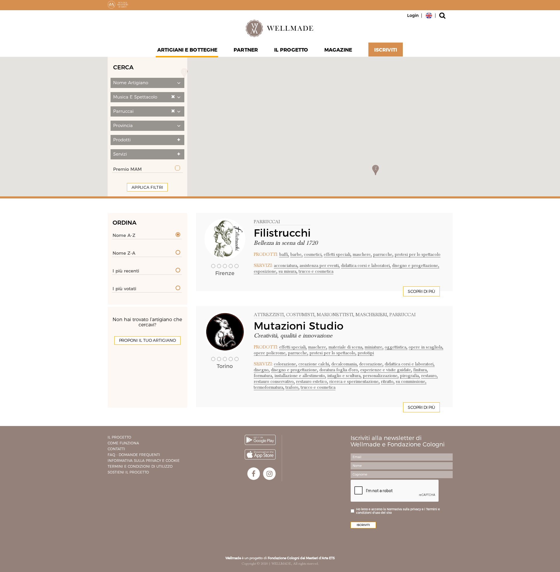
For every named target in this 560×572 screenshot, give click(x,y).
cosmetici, (313, 254)
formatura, (263, 375)
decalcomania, (344, 364)
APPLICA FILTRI (147, 187)
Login (413, 15)
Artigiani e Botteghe (187, 50)
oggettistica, (396, 347)
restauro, (429, 375)
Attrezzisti (269, 314)
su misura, (288, 271)
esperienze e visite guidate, (386, 369)
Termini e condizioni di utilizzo (140, 466)
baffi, (284, 254)
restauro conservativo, (274, 381)
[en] (429, 15)
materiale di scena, (345, 347)
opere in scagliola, (426, 347)
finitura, (420, 369)
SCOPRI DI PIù (421, 291)
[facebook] (253, 473)
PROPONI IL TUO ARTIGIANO (147, 340)
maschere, (362, 254)
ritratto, (388, 381)
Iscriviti (385, 50)
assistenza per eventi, (320, 265)
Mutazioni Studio (298, 325)
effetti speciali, (337, 254)
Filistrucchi (282, 232)
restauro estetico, (312, 381)
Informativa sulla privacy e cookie (144, 460)
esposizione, (265, 271)
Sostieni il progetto (128, 472)
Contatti (116, 449)
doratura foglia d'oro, (339, 369)
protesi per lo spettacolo (417, 254)
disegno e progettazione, (415, 265)
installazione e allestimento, (300, 375)
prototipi (366, 352)
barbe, (296, 254)
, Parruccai (401, 314)
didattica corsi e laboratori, (366, 265)
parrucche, (383, 254)
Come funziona (123, 443)
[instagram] (269, 473)
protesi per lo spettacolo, (332, 352)
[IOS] (260, 454)
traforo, (293, 387)
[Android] (260, 440)
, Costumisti (299, 314)
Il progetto (119, 437)
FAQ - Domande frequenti (134, 455)
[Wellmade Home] (280, 28)
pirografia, (410, 375)
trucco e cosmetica (316, 271)
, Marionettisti (333, 314)
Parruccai (267, 221)
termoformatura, (269, 387)
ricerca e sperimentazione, (354, 381)
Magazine (338, 50)
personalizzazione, (381, 375)
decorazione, (371, 364)
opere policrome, (270, 352)
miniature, (374, 347)
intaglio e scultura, (344, 375)
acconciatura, (286, 265)
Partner (246, 50)
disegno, (262, 369)
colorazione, (285, 364)
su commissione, (411, 381)
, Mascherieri (370, 314)
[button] (147, 83)
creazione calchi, (314, 364)
